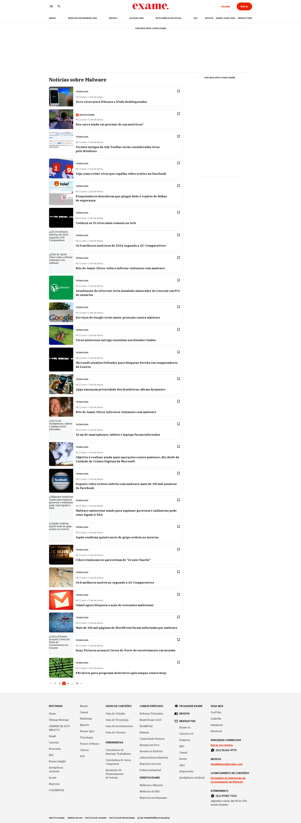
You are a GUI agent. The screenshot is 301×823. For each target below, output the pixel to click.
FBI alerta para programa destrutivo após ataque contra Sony (121, 673)
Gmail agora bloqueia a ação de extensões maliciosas (114, 605)
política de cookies (95, 818)
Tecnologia (86, 737)
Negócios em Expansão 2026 (82, 18)
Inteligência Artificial (169, 18)
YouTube (216, 712)
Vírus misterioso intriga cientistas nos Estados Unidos (116, 340)
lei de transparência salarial (153, 818)
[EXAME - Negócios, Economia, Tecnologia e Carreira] (150, 6)
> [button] (81, 683)
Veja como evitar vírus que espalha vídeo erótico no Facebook (121, 174)
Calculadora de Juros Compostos (118, 761)
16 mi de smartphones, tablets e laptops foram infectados (118, 434)
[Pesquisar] (58, 6)
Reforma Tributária (151, 713)
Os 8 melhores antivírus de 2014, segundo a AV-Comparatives (121, 245)
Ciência (84, 750)
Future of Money (89, 743)
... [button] (73, 683)
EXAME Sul (146, 726)
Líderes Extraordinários (154, 757)
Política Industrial (150, 770)
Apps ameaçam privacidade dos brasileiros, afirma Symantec (120, 389)
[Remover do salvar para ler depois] (178, 91)
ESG (195, 18)
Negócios (54, 783)
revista (184, 713)
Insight (113, 18)
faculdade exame (190, 706)
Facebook (216, 731)
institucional (57, 818)
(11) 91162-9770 (226, 750)
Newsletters (245, 18)
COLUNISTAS (56, 790)
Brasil (52, 736)
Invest (52, 777)
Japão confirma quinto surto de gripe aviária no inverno (117, 537)
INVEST (52, 18)
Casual (84, 712)
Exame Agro (87, 731)
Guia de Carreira (115, 732)
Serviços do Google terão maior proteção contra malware (118, 317)
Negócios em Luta (150, 763)
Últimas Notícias (59, 719)
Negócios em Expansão (153, 797)
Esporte (84, 724)
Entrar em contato (222, 745)
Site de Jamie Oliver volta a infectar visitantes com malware (120, 268)
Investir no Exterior (151, 751)
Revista (209, 18)
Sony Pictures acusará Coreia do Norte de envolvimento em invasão (125, 650)
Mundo (84, 706)
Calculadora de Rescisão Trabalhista (118, 751)
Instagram (217, 724)
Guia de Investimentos (119, 726)
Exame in (184, 727)
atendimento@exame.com (227, 764)
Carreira (54, 742)
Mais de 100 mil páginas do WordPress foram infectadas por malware (126, 628)
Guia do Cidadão (115, 713)
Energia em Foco (149, 745)
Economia (55, 748)
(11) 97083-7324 (226, 795)
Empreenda (186, 771)
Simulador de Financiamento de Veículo (115, 774)
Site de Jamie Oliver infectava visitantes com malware (116, 412)
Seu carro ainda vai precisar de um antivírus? (109, 124)
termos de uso (75, 818)
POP (82, 756)
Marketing (86, 718)
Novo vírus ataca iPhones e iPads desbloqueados (111, 102)
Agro (182, 765)
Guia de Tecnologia (117, 719)
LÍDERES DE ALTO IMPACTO (59, 728)
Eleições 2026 (136, 18)
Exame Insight (57, 761)
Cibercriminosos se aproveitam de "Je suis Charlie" (113, 560)
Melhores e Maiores (151, 785)
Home (52, 713)
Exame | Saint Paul (225, 18)
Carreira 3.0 (186, 733)
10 (77, 683)
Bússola (144, 732)
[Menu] (51, 6)
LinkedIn (216, 718)
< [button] (50, 683)
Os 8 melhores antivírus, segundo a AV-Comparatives (115, 582)
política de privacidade (122, 818)
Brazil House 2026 (151, 719)
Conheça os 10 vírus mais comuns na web (106, 223)
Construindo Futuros (152, 738)
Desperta (184, 740)
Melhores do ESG (150, 791)
